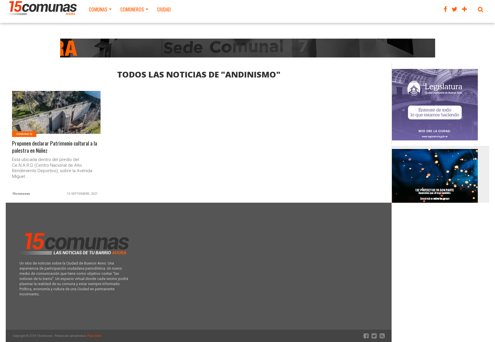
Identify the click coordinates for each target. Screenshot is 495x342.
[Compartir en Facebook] (44, 119)
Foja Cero (94, 336)
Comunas (98, 9)
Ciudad (164, 9)
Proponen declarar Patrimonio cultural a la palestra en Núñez (54, 147)
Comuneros (132, 9)
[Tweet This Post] (56, 119)
